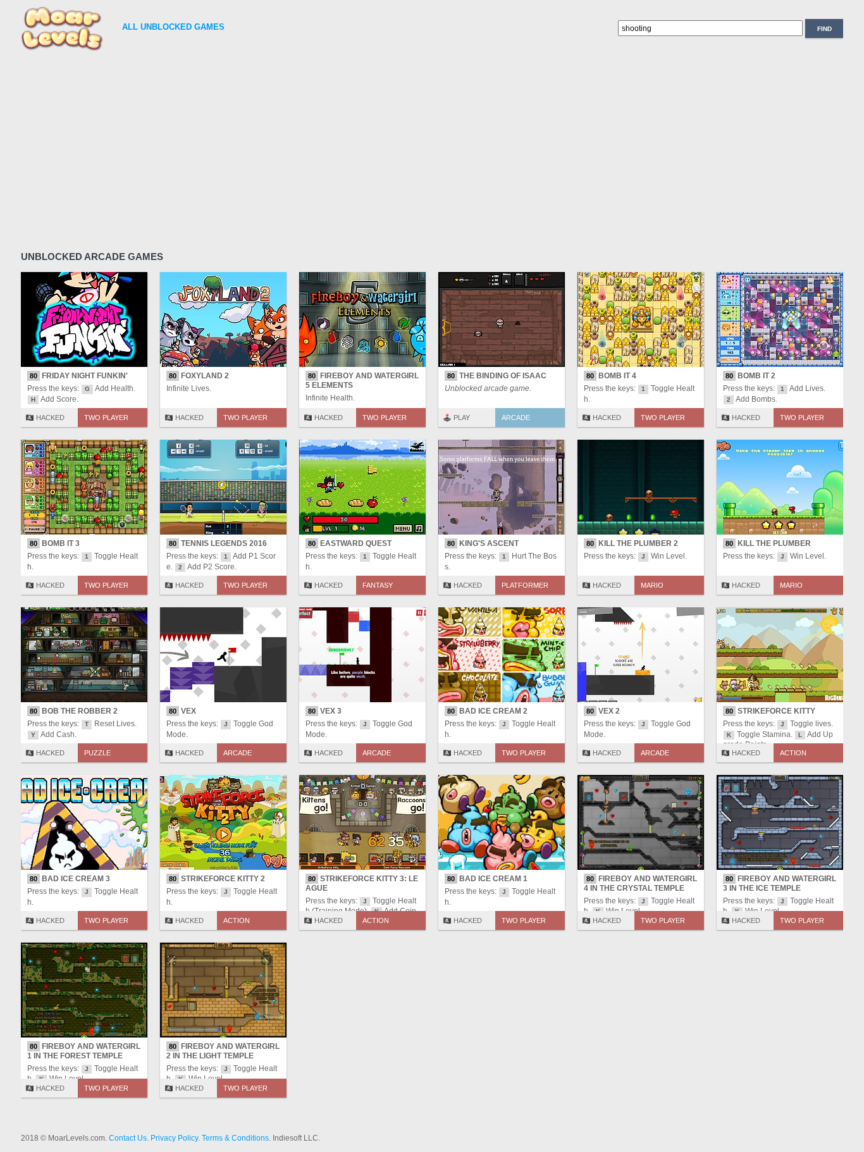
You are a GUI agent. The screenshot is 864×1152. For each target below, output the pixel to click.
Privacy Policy (174, 1138)
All (173, 27)
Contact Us (128, 1138)
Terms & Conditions (235, 1138)
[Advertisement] (400, 148)
